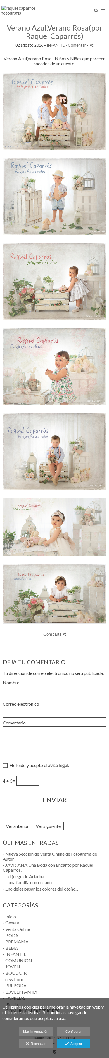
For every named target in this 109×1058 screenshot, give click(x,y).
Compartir (53, 634)
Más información (35, 1032)
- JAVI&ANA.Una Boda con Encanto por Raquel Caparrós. (48, 867)
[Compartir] (91, 45)
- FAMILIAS (14, 998)
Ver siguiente (48, 826)
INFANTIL (56, 45)
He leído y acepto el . (38, 765)
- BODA (10, 935)
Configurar (73, 1032)
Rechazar (37, 1044)
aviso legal (58, 765)
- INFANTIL (14, 954)
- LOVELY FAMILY (20, 991)
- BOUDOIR (15, 973)
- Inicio (9, 916)
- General (11, 922)
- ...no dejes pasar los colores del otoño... (40, 888)
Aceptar (75, 1044)
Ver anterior (17, 826)
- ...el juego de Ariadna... (25, 876)
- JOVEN (11, 966)
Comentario (14, 722)
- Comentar (76, 45)
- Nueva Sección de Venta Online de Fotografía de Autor (50, 856)
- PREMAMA (16, 941)
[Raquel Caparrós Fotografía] (27, 10)
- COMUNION (17, 960)
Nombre (11, 682)
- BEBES (11, 948)
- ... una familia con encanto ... (30, 882)
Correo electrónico (21, 703)
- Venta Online (16, 929)
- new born (13, 979)
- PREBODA (15, 985)
